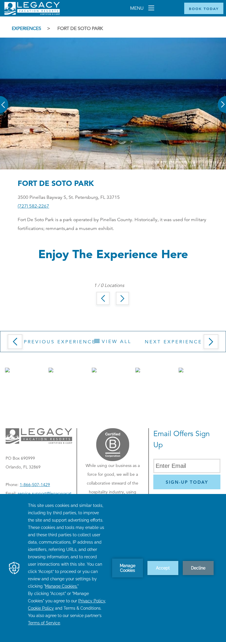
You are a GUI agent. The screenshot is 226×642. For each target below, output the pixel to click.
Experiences (26, 28)
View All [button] (115, 341)
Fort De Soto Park (80, 28)
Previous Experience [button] (60, 342)
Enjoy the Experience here (113, 254)
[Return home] (32, 13)
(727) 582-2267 (33, 206)
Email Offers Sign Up (181, 439)
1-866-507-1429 (35, 484)
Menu (137, 8)
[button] (4, 100)
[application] (113, 568)
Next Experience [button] (173, 342)
